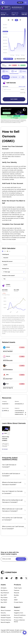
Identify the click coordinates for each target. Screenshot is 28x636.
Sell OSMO (14, 99)
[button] (14, 466)
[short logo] (3, 2)
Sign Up (20, 2)
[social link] (2, 578)
